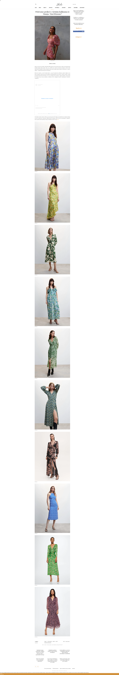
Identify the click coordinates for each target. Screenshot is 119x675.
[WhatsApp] (51, 647)
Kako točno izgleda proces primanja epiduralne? (40, 660)
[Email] (53, 647)
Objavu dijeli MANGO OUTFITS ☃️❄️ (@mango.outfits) (47, 113)
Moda (43, 644)
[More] (58, 647)
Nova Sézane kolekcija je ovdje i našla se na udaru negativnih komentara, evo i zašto (52, 660)
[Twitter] (49, 647)
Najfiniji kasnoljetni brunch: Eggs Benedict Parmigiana (52, 651)
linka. (58, 119)
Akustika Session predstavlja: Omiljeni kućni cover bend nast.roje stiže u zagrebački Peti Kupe (40, 652)
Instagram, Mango (67, 641)
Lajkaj (83, 31)
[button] (36, 4)
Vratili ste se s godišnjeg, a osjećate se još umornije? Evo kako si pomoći (78, 18)
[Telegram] (55, 647)
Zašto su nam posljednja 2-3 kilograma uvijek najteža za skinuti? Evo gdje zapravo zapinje (78, 12)
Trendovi (52, 9)
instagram (79, 37)
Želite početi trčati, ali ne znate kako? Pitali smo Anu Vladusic (65, 660)
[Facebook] (73, 4)
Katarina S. (36, 641)
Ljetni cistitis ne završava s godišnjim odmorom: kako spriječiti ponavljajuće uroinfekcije (65, 652)
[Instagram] (75, 4)
